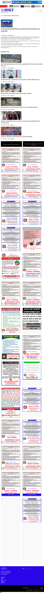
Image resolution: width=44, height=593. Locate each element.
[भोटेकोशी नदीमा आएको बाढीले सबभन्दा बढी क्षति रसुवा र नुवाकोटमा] (11, 88)
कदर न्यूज (4, 35)
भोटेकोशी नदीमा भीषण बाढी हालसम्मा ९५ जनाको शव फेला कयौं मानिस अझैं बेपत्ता (19, 107)
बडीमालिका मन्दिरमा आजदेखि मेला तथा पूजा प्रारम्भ (29, 6)
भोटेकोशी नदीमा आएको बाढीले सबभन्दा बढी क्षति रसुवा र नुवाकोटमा (16, 93)
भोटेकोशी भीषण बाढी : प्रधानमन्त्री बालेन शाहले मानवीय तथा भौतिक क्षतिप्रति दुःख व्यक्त (20, 79)
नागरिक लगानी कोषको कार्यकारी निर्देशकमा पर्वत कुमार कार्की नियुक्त (8, 6)
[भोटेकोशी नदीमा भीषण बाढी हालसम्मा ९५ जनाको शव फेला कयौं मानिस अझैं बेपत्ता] (11, 101)
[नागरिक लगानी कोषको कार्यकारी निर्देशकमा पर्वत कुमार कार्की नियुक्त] (11, 131)
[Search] (37, 11)
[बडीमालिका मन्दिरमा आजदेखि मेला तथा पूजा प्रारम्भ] (24, 6)
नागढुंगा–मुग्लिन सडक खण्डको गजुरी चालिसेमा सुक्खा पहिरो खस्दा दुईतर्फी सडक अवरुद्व (40, 6)
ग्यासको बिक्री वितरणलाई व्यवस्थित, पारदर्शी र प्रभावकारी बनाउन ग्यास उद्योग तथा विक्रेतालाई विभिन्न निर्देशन (19, 6)
